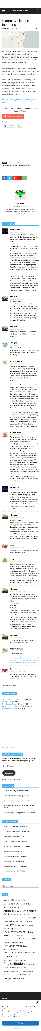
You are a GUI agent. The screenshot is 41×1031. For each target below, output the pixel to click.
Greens (30, 925)
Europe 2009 (8, 925)
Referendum (30, 964)
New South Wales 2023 (15, 946)
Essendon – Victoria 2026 (22, 846)
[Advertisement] (20, 4)
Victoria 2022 (26, 975)
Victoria (5, 702)
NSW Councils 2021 (12, 952)
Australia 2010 (10, 900)
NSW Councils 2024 (30, 953)
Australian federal (9, 706)
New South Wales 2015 (27, 939)
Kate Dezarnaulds (17, 649)
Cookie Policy (18, 1028)
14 (38, 28)
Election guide (19, 918)
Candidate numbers (12, 914)
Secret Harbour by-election (13, 699)
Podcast (9, 956)
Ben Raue (7, 28)
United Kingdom (28, 971)
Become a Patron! (8, 747)
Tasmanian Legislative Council (12, 971)
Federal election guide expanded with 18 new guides (18, 806)
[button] (38, 1003)
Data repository (8, 918)
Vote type (7, 978)
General (24, 925)
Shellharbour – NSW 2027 (19, 856)
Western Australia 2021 (10, 982)
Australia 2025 (12, 911)
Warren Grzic (15, 432)
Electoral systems (26, 921)
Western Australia (19, 978)
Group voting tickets (10, 929)
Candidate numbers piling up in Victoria (16, 796)
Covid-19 (26, 914)
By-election (12, 163)
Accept (20, 1023)
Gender (18, 925)
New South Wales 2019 (13, 942)
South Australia (9, 968)
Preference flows (21, 957)
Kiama (20, 163)
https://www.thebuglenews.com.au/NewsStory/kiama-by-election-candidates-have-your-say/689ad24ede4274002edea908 (24, 660)
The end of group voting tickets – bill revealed (19, 813)
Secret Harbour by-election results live (16, 791)
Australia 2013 (24, 900)
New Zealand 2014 (10, 949)
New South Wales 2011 (10, 939)
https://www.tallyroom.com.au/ (20, 206)
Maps (30, 932)
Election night (30, 918)
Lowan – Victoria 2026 (17, 861)
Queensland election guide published (16, 801)
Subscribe (9, 773)
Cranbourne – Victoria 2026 (19, 827)
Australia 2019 (24, 903)
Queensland (7, 708)
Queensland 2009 (21, 960)
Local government (14, 932)
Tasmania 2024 (22, 968)
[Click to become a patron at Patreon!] (20, 116)
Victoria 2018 (15, 975)
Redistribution (14, 963)
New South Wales (24, 165)
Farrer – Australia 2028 (16, 836)
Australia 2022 (11, 907)
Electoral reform (11, 921)
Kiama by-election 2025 (10, 165)
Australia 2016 (9, 904)
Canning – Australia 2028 (19, 841)
